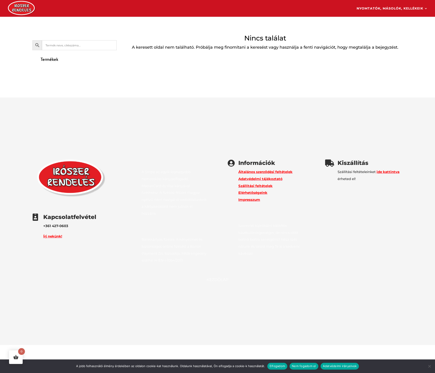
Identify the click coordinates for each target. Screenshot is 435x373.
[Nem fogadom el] (429, 366)
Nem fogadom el (304, 366)
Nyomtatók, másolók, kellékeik (390, 8)
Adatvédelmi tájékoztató (260, 179)
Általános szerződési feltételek (265, 172)
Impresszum (249, 199)
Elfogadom (277, 366)
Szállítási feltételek (255, 186)
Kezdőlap (217, 280)
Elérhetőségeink (252, 192)
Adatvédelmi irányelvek (340, 366)
